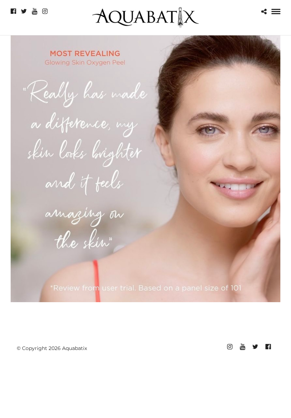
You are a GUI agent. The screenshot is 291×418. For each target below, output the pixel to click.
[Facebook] (13, 11)
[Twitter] (24, 11)
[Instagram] (45, 11)
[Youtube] (34, 11)
